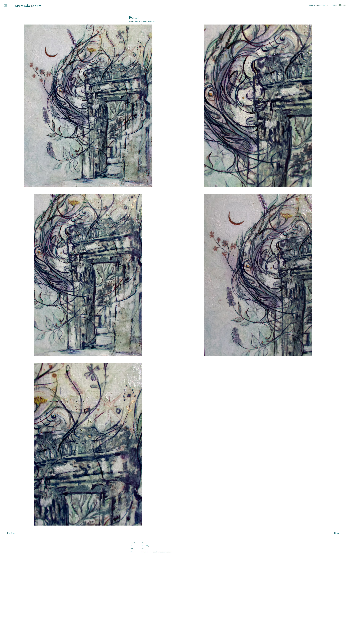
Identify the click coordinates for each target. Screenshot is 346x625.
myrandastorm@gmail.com (164, 552)
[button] (5, 6)
